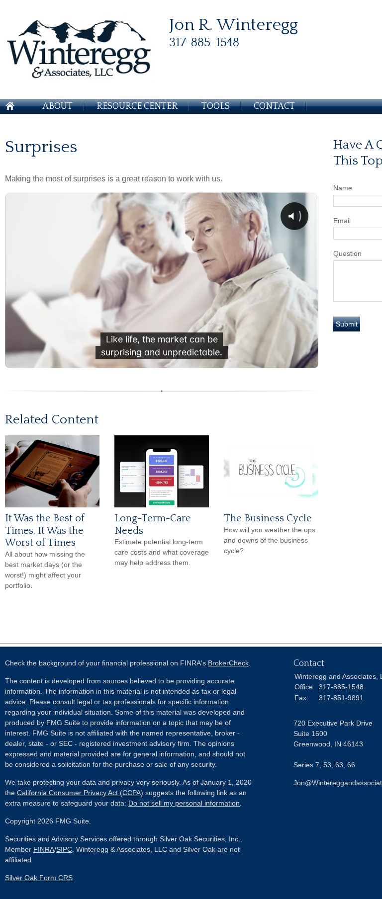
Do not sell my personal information (184, 803)
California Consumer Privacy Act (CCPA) (80, 793)
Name (342, 188)
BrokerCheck (228, 663)
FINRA (43, 849)
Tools (215, 106)
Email (342, 221)
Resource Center (137, 106)
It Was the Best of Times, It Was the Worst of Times (45, 530)
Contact (274, 106)
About (57, 106)
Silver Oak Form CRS (39, 878)
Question (347, 253)
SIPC (64, 849)
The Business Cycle (268, 518)
